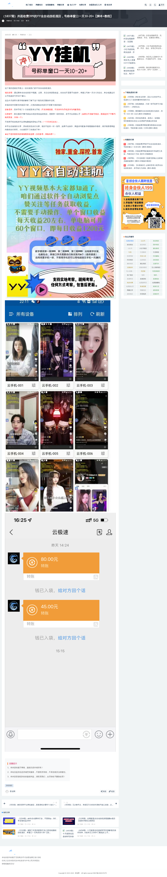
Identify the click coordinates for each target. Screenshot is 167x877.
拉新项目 (143, 260)
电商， (156, 275)
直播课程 (143, 279)
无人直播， (130, 271)
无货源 (143, 271)
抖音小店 (143, 256)
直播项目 (156, 279)
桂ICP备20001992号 (100, 873)
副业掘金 (130, 244)
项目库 (109, 5)
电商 (143, 275)
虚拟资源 (156, 290)
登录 (162, 5)
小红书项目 (143, 248)
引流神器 (156, 252)
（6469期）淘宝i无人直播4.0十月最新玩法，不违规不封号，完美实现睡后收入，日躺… (149, 59)
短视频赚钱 (50, 5)
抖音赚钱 (156, 256)
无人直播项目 (156, 267)
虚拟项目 (130, 294)
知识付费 (130, 282)
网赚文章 (60, 5)
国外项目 (156, 244)
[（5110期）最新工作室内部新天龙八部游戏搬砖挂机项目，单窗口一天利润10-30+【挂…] (9, 831)
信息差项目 (130, 241)
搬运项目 (143, 263)
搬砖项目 (130, 263)
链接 (113, 791)
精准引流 (156, 286)
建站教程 (156, 248)
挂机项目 (9, 785)
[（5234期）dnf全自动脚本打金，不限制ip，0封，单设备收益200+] (9, 821)
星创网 (12, 791)
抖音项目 (130, 260)
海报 (104, 791)
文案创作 (130, 267)
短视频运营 (130, 286)
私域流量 (143, 286)
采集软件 (156, 294)
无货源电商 (156, 271)
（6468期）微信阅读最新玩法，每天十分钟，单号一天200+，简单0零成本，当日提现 (149, 70)
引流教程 (143, 252)
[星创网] (3, 21)
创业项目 (156, 241)
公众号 (143, 241)
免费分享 (82, 5)
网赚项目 (39, 5)
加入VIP (73, 5)
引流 (129, 252)
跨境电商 (143, 294)
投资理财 (130, 256)
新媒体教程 (143, 267)
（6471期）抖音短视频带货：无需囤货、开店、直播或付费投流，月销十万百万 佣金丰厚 (149, 38)
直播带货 (130, 279)
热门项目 (29, 5)
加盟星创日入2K (95, 5)
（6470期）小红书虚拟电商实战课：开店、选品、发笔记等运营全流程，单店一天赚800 (149, 48)
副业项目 (143, 244)
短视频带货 (143, 282)
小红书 (130, 248)
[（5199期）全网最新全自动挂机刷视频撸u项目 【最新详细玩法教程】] (69, 821)
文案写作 (156, 263)
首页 (15, 34)
